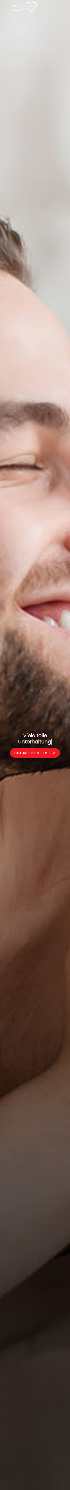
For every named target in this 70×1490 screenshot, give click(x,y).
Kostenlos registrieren (32, 750)
